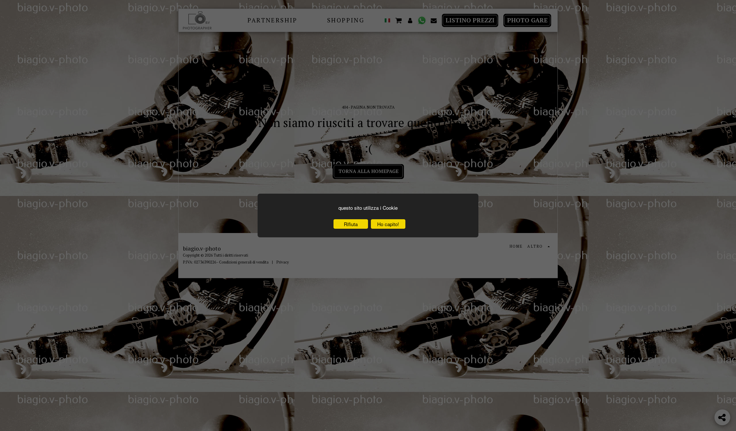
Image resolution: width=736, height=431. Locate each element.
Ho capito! (388, 224)
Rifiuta (351, 224)
